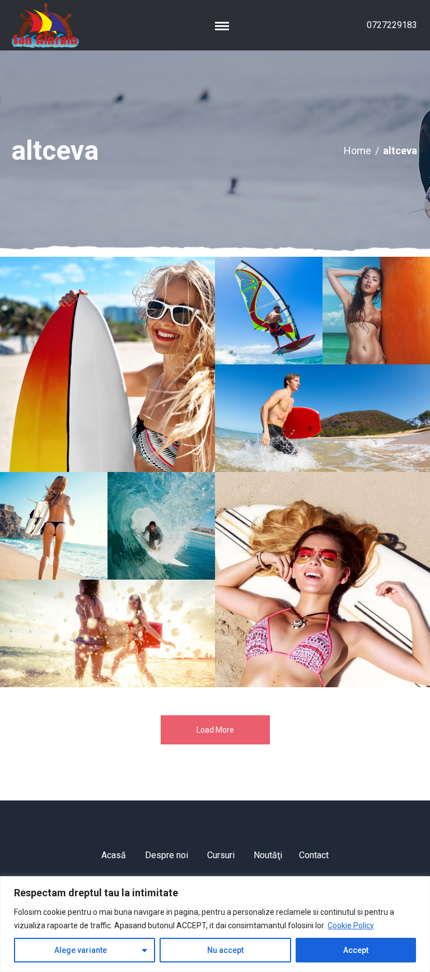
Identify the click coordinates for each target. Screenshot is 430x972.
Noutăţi (268, 855)
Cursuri (221, 855)
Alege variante (80, 950)
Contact (314, 855)
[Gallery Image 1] (107, 364)
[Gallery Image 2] (268, 310)
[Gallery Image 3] (376, 310)
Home (357, 150)
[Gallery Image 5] (54, 526)
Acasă (113, 855)
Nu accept (225, 950)
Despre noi (166, 855)
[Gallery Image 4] (322, 418)
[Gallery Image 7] (107, 633)
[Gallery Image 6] (161, 526)
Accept (355, 950)
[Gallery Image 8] (322, 579)
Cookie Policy (351, 925)
